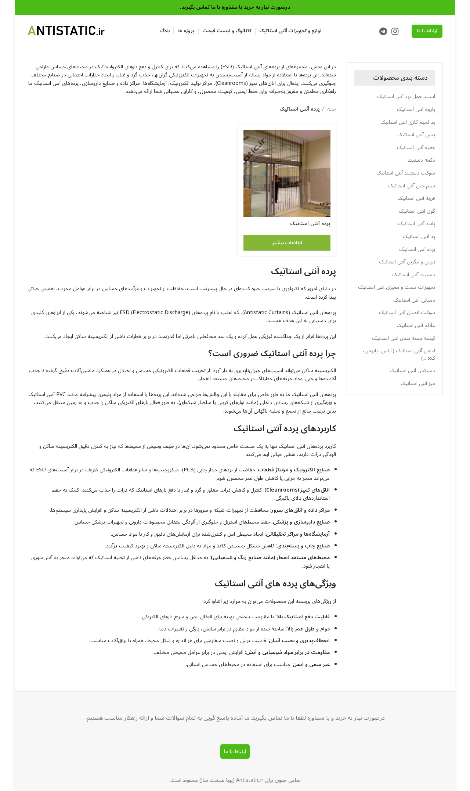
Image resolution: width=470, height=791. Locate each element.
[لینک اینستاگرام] (395, 31)
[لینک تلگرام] (383, 31)
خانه (331, 109)
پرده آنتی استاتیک (310, 223)
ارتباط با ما (427, 31)
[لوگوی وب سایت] (66, 31)
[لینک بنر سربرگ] (235, 7)
